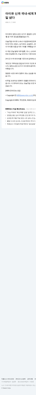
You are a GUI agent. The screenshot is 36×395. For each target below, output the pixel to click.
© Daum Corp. (6, 388)
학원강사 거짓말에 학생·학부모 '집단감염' (21, 124)
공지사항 (30, 379)
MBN (6, 3)
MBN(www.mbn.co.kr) (25, 95)
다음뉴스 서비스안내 (7, 379)
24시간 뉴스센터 (21, 379)
